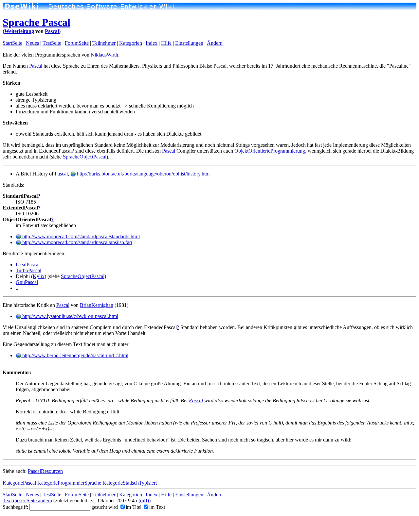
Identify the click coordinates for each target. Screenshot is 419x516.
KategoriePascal (19, 483)
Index (151, 43)
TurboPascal (28, 270)
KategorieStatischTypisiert (129, 483)
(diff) (143, 500)
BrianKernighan (96, 305)
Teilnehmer (104, 43)
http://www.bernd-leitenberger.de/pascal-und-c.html (74, 355)
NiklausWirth (104, 55)
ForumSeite (77, 43)
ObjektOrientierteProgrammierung (269, 151)
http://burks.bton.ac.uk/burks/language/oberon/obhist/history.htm (143, 173)
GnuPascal (27, 282)
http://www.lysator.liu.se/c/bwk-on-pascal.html (69, 316)
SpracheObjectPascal (84, 156)
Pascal (52, 31)
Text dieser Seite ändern (27, 500)
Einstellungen (189, 43)
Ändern (215, 43)
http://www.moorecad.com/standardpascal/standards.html (80, 236)
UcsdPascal (28, 264)
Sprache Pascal (36, 22)
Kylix (39, 276)
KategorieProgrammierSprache (69, 483)
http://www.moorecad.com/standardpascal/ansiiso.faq (76, 242)
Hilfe (166, 43)
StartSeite (12, 43)
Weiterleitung (19, 31)
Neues (32, 43)
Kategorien (130, 43)
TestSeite (52, 43)
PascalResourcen (45, 471)
